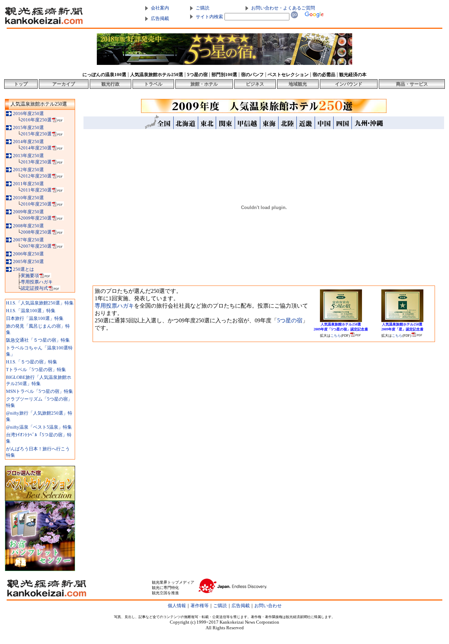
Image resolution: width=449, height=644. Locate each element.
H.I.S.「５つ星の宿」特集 (31, 361)
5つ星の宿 (289, 320)
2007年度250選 (28, 239)
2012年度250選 (28, 169)
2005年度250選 (28, 261)
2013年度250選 (28, 155)
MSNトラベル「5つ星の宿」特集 (39, 391)
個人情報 (177, 605)
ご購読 (202, 8)
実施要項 (30, 275)
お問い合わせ (268, 605)
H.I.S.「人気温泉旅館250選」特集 (40, 303)
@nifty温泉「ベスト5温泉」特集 (39, 427)
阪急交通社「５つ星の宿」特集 (38, 340)
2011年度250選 (28, 183)
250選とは (23, 269)
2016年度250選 (28, 113)
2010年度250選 (28, 197)
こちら (335, 335)
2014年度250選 (28, 141)
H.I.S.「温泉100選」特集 (30, 310)
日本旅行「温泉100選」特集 (34, 318)
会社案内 (160, 8)
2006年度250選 (28, 253)
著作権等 (199, 605)
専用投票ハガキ (37, 281)
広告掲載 (160, 18)
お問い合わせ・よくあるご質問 (283, 8)
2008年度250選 (28, 225)
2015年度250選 (28, 127)
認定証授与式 (34, 288)
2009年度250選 (28, 211)
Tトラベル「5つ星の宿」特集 (36, 369)
